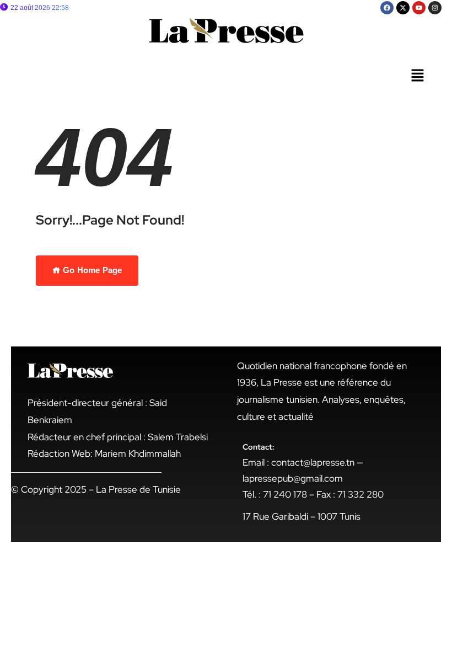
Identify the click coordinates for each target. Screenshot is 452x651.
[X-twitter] (403, 7)
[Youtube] (419, 7)
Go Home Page (91, 270)
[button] (418, 76)
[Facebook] (387, 7)
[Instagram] (435, 7)
